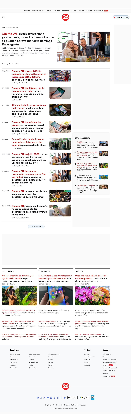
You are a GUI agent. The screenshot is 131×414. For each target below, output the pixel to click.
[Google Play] (84, 398)
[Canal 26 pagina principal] (65, 20)
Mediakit (107, 365)
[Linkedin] (51, 398)
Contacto (105, 357)
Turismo (79, 271)
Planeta (50, 362)
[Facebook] (38, 398)
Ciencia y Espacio (53, 354)
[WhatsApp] (58, 398)
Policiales (13, 365)
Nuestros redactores (109, 371)
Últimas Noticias (15, 354)
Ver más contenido (36, 226)
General (31, 359)
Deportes (32, 357)
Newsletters (109, 376)
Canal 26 (87, 354)
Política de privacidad (109, 362)
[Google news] (65, 398)
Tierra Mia (87, 359)
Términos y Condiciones (61, 405)
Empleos (105, 373)
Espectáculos (8, 271)
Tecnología (44, 271)
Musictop (87, 365)
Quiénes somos (107, 354)
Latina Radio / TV (89, 357)
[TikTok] (54, 398)
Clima (11, 357)
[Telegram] (61, 398)
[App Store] (72, 398)
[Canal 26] (66, 387)
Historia (50, 359)
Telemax (86, 362)
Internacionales (33, 362)
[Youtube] (48, 398)
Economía (51, 357)
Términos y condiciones (110, 359)
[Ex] (44, 398)
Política (31, 365)
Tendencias (32, 368)
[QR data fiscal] (92, 399)
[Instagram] (41, 398)
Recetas (50, 365)
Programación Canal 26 (110, 368)
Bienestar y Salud (34, 354)
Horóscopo (13, 362)
